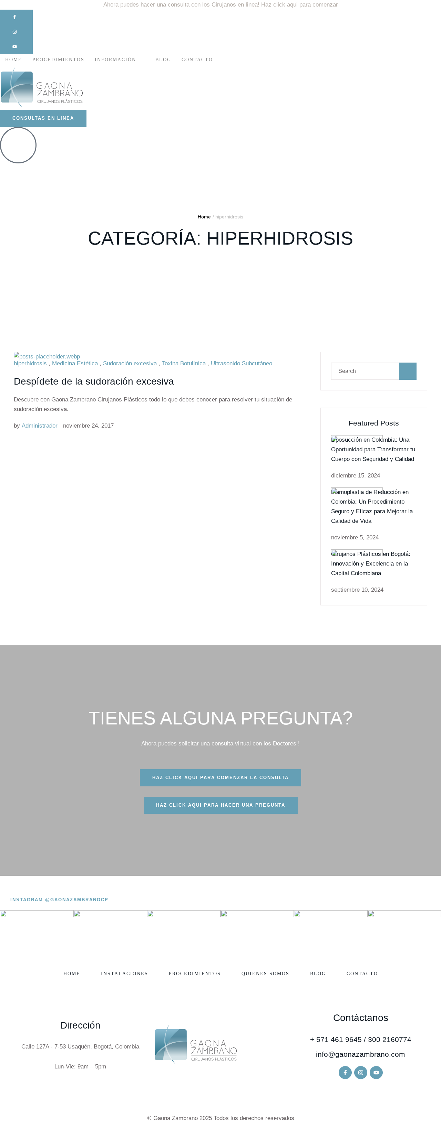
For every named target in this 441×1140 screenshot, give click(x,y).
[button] (16, 17)
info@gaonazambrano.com (360, 1054)
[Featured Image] (47, 356)
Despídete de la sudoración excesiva (94, 381)
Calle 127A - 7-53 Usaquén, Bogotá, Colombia (80, 1046)
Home (204, 216)
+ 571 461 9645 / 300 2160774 (360, 1039)
